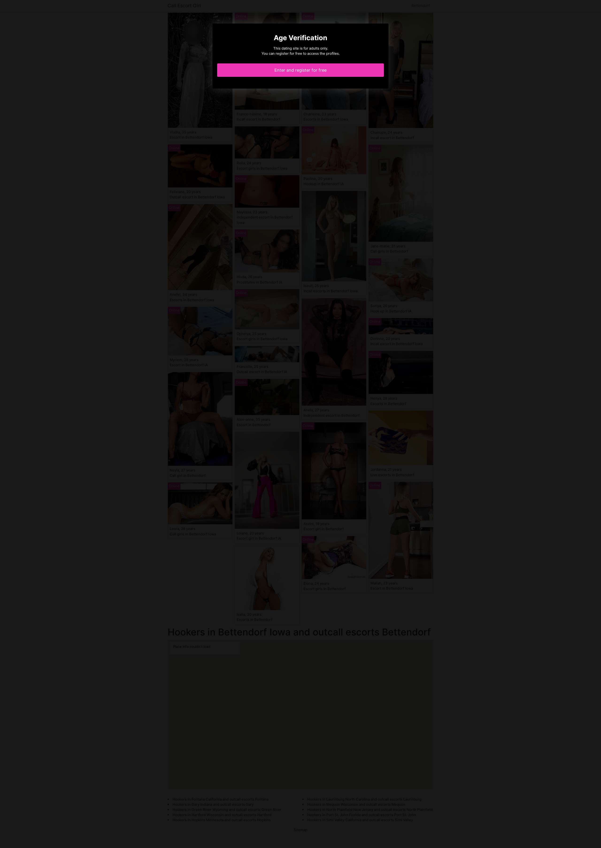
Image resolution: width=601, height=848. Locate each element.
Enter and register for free (300, 70)
